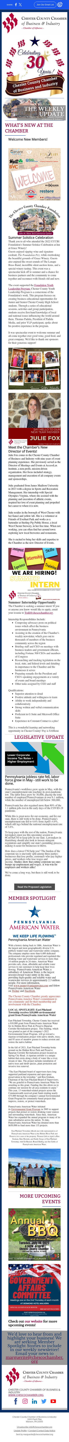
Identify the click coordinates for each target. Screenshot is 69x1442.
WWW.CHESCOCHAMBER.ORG (26, 1395)
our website (33, 1321)
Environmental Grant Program (25, 1109)
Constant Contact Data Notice (41, 1431)
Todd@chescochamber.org (39, 612)
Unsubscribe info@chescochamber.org (34, 1427)
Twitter (15, 991)
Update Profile (20, 1431)
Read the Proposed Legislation (35, 886)
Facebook (30, 991)
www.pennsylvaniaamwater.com (31, 985)
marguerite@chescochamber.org (34, 1359)
